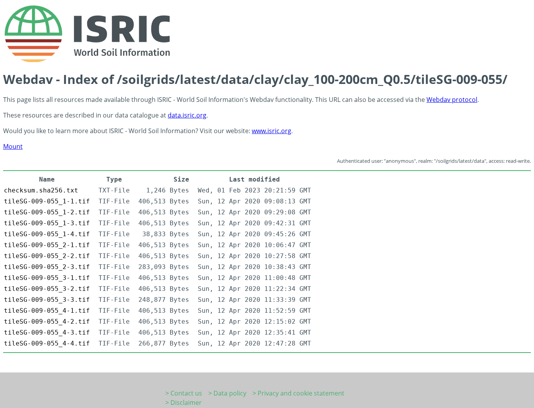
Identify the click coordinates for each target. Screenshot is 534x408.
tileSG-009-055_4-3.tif (47, 332)
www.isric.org (271, 130)
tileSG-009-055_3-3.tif (47, 299)
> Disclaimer (183, 402)
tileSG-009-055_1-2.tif (47, 212)
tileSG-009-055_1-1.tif (47, 201)
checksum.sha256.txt (41, 190)
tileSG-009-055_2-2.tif (47, 256)
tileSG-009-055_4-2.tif (47, 321)
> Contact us (183, 393)
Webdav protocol (451, 99)
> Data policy (227, 393)
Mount (13, 146)
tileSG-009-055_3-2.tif (47, 288)
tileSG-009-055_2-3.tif (47, 267)
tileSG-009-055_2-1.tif (47, 245)
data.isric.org (187, 115)
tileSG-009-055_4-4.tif (47, 343)
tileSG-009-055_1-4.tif (47, 234)
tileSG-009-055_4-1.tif (47, 310)
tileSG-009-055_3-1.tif (47, 278)
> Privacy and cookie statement (298, 393)
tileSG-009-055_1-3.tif (47, 223)
